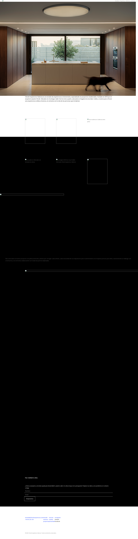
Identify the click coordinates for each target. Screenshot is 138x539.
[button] (69, 538)
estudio (45, 517)
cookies (51, 519)
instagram (58, 517)
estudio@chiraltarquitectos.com (34, 517)
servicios (45, 519)
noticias (51, 517)
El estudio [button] (8, 269)
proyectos (46, 521)
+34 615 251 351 (29, 519)
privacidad (52, 521)
